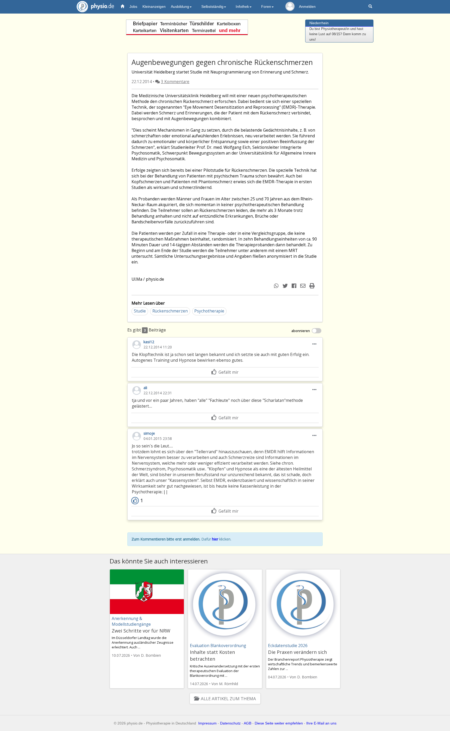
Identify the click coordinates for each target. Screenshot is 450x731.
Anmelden (307, 6)
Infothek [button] (242, 6)
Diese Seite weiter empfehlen (279, 723)
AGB (247, 723)
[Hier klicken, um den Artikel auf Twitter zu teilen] (286, 285)
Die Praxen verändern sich (297, 652)
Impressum (207, 723)
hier (215, 539)
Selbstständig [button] (212, 6)
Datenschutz (230, 723)
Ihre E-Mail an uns (321, 723)
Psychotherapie (209, 311)
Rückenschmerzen (170, 311)
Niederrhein (319, 23)
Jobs (133, 6)
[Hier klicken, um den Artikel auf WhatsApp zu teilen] (277, 285)
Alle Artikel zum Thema (228, 699)
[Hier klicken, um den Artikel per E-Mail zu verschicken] (303, 285)
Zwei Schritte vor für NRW (141, 631)
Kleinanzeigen (154, 6)
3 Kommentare (175, 81)
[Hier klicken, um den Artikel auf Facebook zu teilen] (295, 285)
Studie (140, 311)
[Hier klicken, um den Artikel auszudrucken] (312, 285)
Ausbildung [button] (180, 6)
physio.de (95, 6)
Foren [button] (266, 6)
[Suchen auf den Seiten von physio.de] (371, 6)
